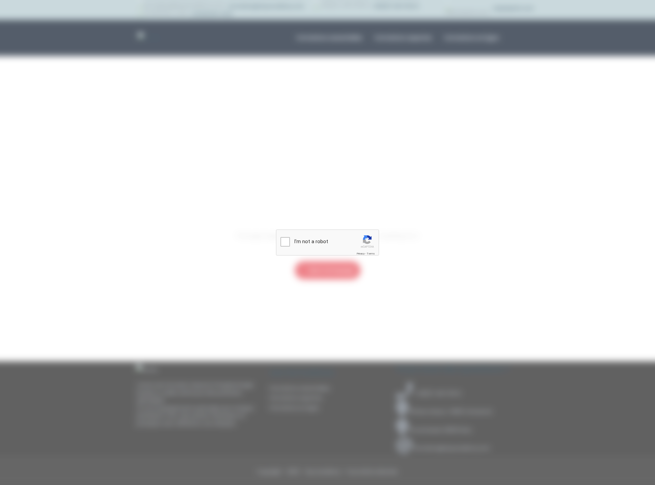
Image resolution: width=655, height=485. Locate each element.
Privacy (360, 253)
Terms (371, 253)
